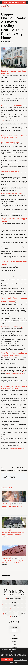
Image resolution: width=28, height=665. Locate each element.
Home (14, 635)
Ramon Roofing (6, 41)
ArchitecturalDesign (6, 472)
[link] (5, 6)
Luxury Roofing (14, 638)
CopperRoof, (8, 470)
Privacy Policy (15, 656)
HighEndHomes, (16, 470)
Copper (2, 120)
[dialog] (14, 656)
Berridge (23, 370)
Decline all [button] (20, 659)
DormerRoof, (24, 470)
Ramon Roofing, (8, 467)
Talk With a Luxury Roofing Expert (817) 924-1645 (14, 2)
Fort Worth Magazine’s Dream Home (14, 373)
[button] (14, 662)
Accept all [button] (7, 659)
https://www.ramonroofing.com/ (17, 448)
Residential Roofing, (17, 467)
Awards (14, 644)
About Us (14, 641)
